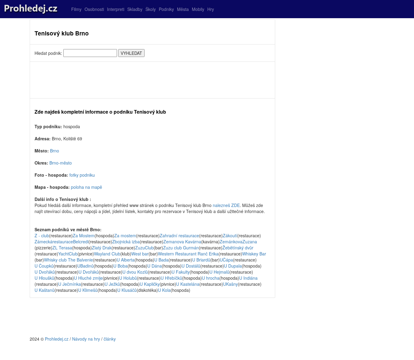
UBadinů (85, 266)
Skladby (134, 9)
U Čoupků (44, 266)
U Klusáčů (127, 290)
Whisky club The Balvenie (68, 260)
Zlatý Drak (102, 248)
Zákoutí (230, 235)
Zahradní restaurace (179, 235)
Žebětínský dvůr (237, 248)
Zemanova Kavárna (182, 241)
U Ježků (112, 284)
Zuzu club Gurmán (181, 248)
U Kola (164, 290)
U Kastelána (187, 284)
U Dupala (233, 266)
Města (183, 9)
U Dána (154, 266)
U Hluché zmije (88, 278)
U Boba (120, 266)
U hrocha (210, 278)
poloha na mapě (86, 187)
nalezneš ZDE (226, 205)
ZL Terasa (62, 248)
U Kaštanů (45, 290)
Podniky (166, 9)
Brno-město (60, 163)
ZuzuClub (144, 248)
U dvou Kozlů (135, 272)
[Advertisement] (152, 80)
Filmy (76, 9)
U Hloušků (44, 278)
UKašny (230, 284)
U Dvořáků (45, 272)
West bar (140, 254)
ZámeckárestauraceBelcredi (61, 241)
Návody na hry (86, 339)
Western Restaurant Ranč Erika (188, 254)
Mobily (198, 9)
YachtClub (68, 254)
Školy (150, 9)
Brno (54, 151)
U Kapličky (150, 284)
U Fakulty (181, 272)
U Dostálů (191, 266)
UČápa (226, 260)
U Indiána (248, 278)
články (110, 339)
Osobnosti (94, 9)
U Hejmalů (219, 272)
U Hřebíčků (171, 278)
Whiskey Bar (254, 254)
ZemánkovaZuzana (238, 241)
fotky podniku (82, 175)
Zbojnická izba (126, 241)
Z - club (42, 235)
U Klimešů (88, 290)
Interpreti (115, 9)
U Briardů (201, 260)
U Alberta (126, 260)
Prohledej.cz (56, 339)
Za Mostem (84, 235)
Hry (210, 9)
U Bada (161, 260)
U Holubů (128, 278)
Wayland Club (107, 254)
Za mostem (125, 235)
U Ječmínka (69, 284)
